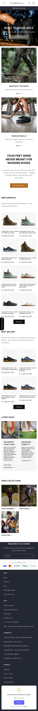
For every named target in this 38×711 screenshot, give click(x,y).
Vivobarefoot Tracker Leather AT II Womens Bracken (10, 232)
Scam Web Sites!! (9, 590)
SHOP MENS (24, 509)
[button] (4, 3)
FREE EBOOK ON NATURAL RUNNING (16, 646)
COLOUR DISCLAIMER (11, 654)
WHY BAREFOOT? (19, 185)
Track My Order (9, 594)
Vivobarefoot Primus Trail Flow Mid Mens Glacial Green (27, 232)
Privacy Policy (8, 678)
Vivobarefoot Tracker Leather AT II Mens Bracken (27, 258)
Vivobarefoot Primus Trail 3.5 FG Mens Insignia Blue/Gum (27, 396)
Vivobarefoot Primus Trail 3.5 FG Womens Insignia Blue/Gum (27, 369)
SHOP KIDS (5, 535)
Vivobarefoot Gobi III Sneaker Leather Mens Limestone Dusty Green (27, 285)
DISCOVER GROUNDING (8, 466)
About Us (7, 669)
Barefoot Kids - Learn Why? (13, 641)
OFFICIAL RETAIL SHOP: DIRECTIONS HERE (18, 637)
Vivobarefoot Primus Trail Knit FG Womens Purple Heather (8, 397)
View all (19, 322)
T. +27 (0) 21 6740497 (11, 622)
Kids (5, 586)
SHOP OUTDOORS (19, 37)
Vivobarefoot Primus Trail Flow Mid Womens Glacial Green (8, 285)
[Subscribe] (32, 556)
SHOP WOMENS (7, 509)
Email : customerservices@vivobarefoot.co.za (19, 626)
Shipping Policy (9, 682)
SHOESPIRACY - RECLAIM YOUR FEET (16, 650)
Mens (5, 577)
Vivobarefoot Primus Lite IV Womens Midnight (9, 258)
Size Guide (7, 614)
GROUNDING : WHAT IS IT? (13, 658)
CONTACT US (8, 618)
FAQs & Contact (9, 605)
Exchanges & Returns (11, 609)
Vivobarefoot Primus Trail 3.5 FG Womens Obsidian (10, 312)
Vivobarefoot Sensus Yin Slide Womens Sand (26, 312)
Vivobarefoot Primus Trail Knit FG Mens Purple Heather (9, 368)
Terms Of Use (8, 673)
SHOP (18, 93)
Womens (6, 582)
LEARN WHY (25, 461)
